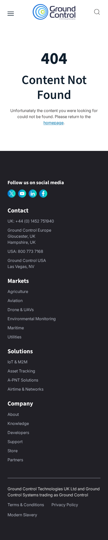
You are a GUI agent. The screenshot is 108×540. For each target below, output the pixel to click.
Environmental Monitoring (32, 318)
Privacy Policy (64, 504)
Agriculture (18, 291)
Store (13, 450)
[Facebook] (43, 194)
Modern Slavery (22, 514)
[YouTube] (22, 194)
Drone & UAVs (21, 309)
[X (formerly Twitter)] (12, 194)
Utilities (14, 336)
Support (15, 441)
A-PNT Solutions (23, 380)
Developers (18, 432)
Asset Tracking (21, 370)
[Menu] (11, 12)
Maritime (16, 327)
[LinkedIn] (33, 194)
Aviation (15, 300)
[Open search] (96, 11)
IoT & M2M (17, 361)
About (13, 414)
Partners (15, 459)
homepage (53, 122)
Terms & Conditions (26, 504)
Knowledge (18, 423)
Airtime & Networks (25, 389)
